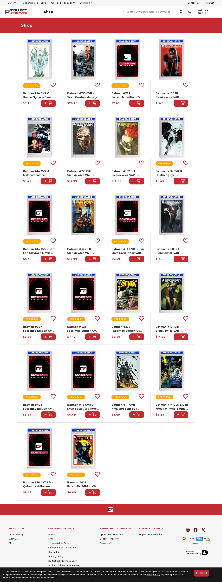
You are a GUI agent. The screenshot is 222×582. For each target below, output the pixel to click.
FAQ (50, 539)
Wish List (209, 3)
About (51, 534)
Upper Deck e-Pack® (111, 534)
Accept (202, 573)
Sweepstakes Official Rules (63, 547)
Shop (48, 12)
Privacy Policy (153, 575)
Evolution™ (106, 543)
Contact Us (194, 3)
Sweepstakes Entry (58, 543)
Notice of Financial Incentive (63, 565)
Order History (16, 534)
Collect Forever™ (109, 539)
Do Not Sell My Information (62, 561)
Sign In (202, 13)
